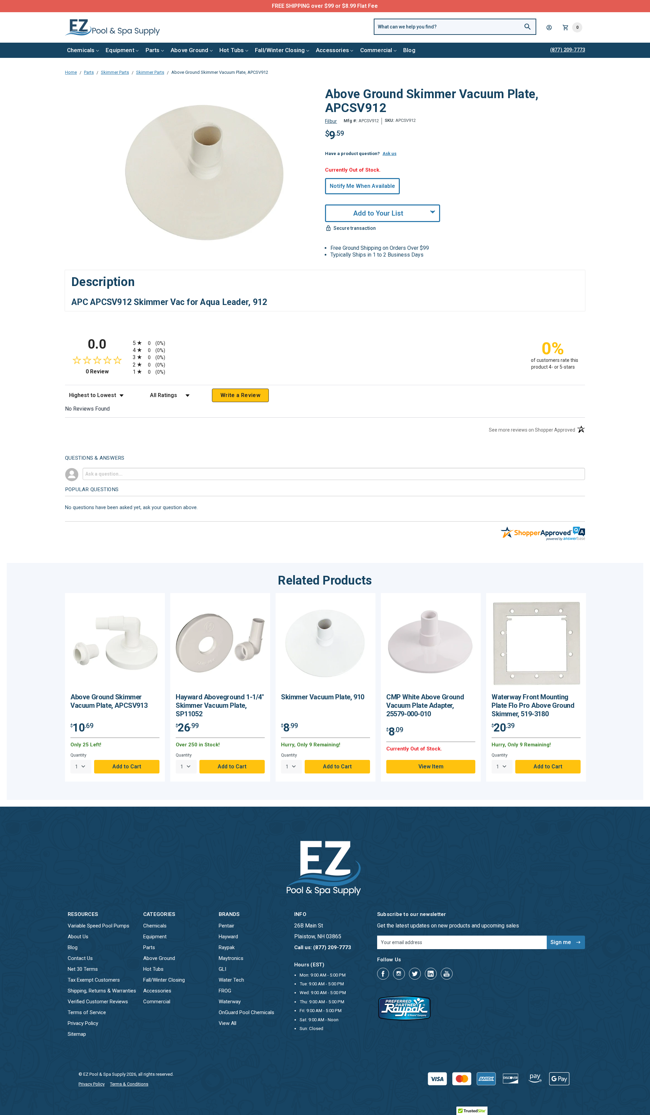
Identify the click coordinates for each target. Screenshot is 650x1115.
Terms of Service (87, 1012)
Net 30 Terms (83, 969)
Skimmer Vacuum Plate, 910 (322, 697)
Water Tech (231, 980)
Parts (153, 50)
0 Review (107, 371)
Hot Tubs (231, 50)
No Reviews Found (87, 409)
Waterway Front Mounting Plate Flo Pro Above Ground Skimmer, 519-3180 (533, 705)
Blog (409, 50)
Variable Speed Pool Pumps (98, 926)
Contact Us (80, 958)
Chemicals (81, 50)
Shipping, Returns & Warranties (102, 991)
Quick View (115, 645)
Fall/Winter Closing (280, 50)
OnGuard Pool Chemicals (246, 1012)
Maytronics (231, 958)
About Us (78, 937)
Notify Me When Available (362, 186)
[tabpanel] (115, 687)
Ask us (389, 153)
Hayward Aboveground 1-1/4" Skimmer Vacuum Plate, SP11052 (220, 705)
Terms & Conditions (129, 1084)
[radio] (325, 343)
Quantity (78, 755)
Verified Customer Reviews (98, 1002)
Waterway (230, 1002)
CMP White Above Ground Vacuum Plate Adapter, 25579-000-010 (425, 705)
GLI (222, 969)
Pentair (226, 926)
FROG (225, 991)
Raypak (227, 947)
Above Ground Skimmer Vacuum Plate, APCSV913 (108, 701)
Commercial (376, 50)
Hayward (228, 937)
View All (227, 1023)
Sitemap (77, 1034)
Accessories (332, 50)
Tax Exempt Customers (94, 980)
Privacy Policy (83, 1023)
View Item (430, 766)
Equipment (120, 50)
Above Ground (189, 50)
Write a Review (240, 395)
